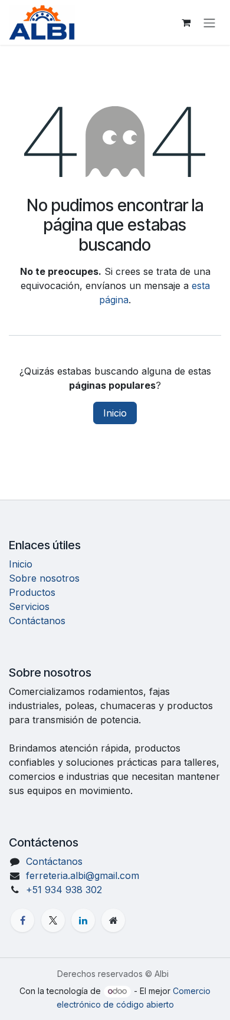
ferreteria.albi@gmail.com (82, 875)
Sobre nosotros (44, 578)
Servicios (29, 606)
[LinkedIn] (83, 920)
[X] (53, 920)
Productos (32, 592)
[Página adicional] (113, 920)
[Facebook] (22, 920)
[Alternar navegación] (209, 22)
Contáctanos (37, 621)
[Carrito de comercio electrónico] (186, 22)
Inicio (115, 413)
